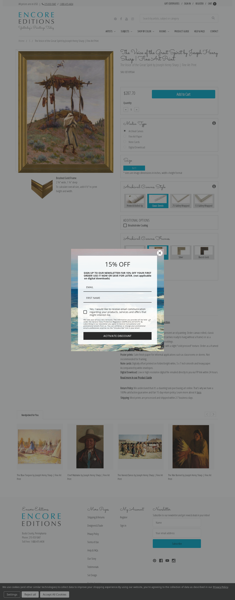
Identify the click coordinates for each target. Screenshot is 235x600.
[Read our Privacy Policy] (149, 320)
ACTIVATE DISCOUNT (117, 336)
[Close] (160, 253)
